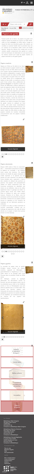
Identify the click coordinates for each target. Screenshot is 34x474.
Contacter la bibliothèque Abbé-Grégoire (15, 426)
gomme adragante (6, 83)
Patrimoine (7, 463)
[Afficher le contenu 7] (13, 154)
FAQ (5, 451)
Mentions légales (9, 449)
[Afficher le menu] (31, 2)
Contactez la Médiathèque (11, 434)
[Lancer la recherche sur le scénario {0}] (30, 24)
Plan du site (7, 448)
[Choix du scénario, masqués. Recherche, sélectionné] (5, 24)
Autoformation (8, 460)
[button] (3, 135)
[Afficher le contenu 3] (6, 154)
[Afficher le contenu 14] (13, 253)
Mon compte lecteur (9, 457)
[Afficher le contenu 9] (17, 154)
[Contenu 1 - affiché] (2, 154)
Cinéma (6, 462)
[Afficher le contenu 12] (23, 154)
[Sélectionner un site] (24, 3)
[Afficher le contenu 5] (10, 154)
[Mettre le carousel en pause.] (2, 156)
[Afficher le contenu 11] (21, 154)
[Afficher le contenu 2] (4, 154)
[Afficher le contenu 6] (12, 154)
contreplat (13, 42)
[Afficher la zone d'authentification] (27, 2)
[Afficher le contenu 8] (15, 154)
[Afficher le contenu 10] (19, 154)
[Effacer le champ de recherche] (24, 24)
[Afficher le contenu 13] (12, 253)
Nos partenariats (9, 452)
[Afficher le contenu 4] (8, 154)
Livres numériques (9, 459)
